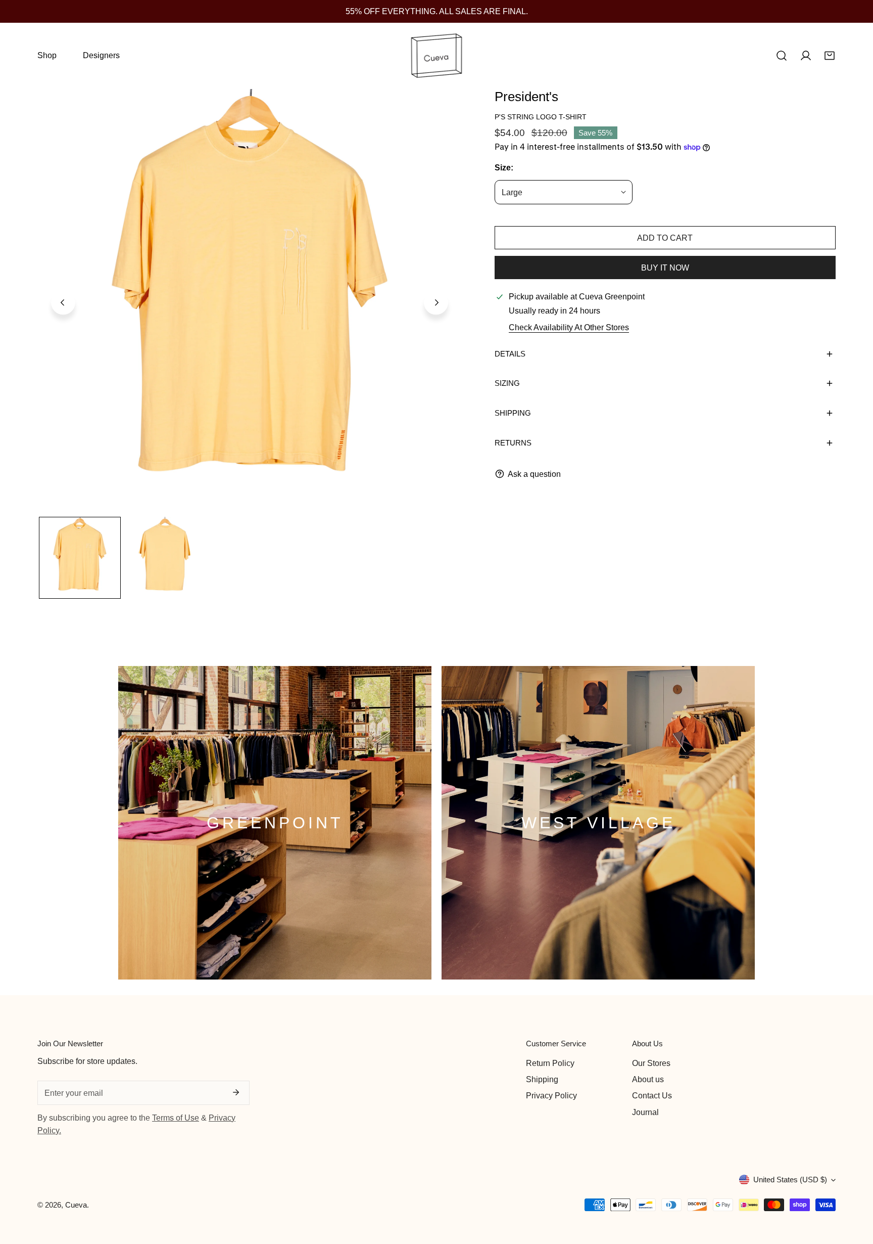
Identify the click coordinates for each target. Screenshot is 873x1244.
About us (648, 1079)
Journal (645, 1112)
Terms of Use (175, 1117)
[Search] (781, 55)
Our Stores (651, 1063)
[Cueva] (436, 55)
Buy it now (665, 267)
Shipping (542, 1079)
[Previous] (63, 303)
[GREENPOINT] (274, 823)
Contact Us (652, 1095)
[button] (829, 55)
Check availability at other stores (569, 327)
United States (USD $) (790, 1179)
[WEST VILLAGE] (598, 823)
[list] (249, 301)
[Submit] (236, 1092)
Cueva (76, 1205)
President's (526, 96)
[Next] (436, 303)
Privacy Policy (551, 1095)
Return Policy (550, 1063)
